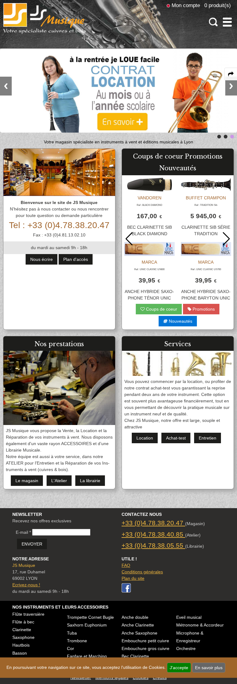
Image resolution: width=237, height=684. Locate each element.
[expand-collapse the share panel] (231, 74)
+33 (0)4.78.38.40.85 (153, 534)
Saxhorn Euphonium (87, 624)
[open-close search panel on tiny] (213, 22)
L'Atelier (59, 480)
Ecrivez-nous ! (26, 584)
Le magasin (26, 480)
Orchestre (186, 648)
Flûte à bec (23, 621)
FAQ (126, 565)
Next (231, 86)
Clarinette (21, 629)
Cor (70, 648)
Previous (6, 86)
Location (144, 437)
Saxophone (23, 637)
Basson (19, 653)
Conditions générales (142, 571)
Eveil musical (189, 617)
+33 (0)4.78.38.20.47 (153, 522)
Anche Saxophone (139, 633)
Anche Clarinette (138, 624)
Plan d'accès (75, 259)
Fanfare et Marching (87, 656)
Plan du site (133, 578)
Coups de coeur (161, 309)
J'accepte (179, 667)
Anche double (135, 617)
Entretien (207, 437)
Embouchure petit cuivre (145, 640)
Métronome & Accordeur (200, 624)
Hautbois (21, 645)
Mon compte (186, 5)
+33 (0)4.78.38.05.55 (153, 545)
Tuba (72, 633)
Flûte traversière (28, 614)
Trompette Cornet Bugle (90, 617)
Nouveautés (180, 321)
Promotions (203, 309)
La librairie (90, 480)
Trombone (77, 640)
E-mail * (23, 532)
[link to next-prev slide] (219, 136)
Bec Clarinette (135, 656)
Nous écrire (41, 259)
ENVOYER (32, 544)
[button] (226, 239)
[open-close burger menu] (227, 22)
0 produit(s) (217, 5)
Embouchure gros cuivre (145, 648)
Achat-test (176, 437)
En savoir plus (208, 667)
